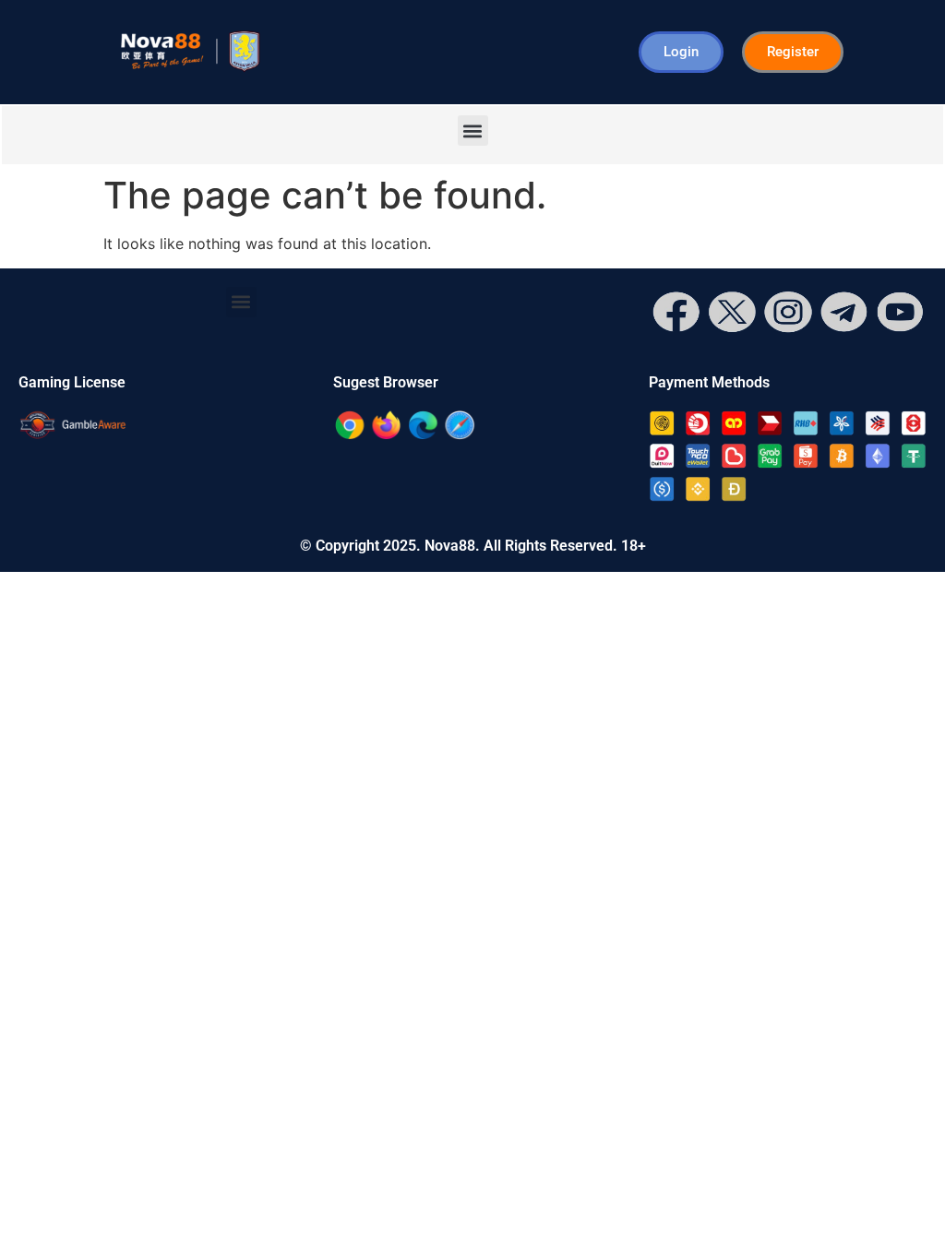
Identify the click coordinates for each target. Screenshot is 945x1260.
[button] (473, 130)
